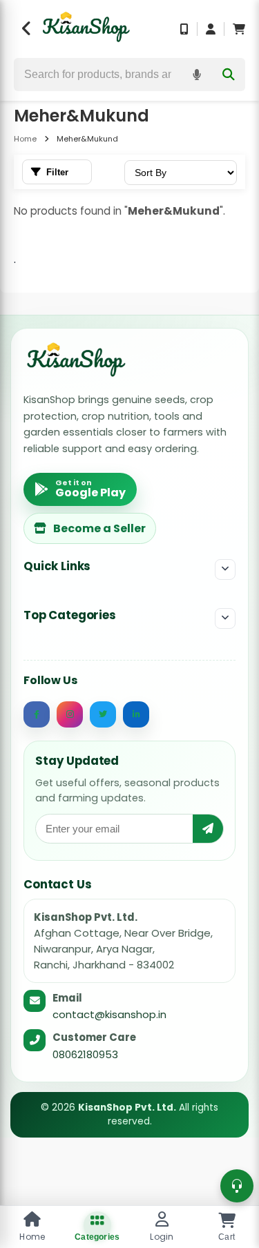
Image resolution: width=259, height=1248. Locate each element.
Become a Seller (99, 528)
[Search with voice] (197, 74)
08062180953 (85, 1054)
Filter (57, 172)
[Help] (236, 1185)
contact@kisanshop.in (109, 1014)
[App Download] (184, 29)
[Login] (210, 29)
